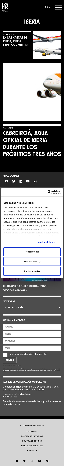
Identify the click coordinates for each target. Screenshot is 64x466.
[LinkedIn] (20, 181)
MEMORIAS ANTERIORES (15, 290)
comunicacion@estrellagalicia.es (17, 394)
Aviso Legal (32, 431)
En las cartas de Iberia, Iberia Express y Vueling (16, 41)
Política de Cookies (32, 441)
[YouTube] (28, 181)
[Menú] (59, 7)
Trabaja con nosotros (32, 446)
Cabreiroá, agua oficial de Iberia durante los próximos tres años (32, 143)
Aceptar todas (32, 251)
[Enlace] (5, 7)
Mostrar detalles (46, 242)
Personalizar (30, 261)
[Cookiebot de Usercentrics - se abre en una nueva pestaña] (48, 192)
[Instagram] (35, 181)
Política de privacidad (32, 436)
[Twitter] (13, 181)
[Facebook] (6, 181)
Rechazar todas (32, 271)
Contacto (32, 450)
